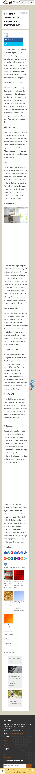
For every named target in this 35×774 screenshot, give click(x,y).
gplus (31, 388)
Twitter (32, 381)
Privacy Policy (8, 757)
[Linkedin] (15, 552)
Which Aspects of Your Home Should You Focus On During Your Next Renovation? (19, 606)
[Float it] (25, 558)
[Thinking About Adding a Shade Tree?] (15, 695)
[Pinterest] (18, 552)
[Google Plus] (11, 552)
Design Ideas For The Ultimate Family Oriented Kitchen (18, 584)
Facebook (31, 383)
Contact (6, 745)
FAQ (5, 752)
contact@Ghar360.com (19, 733)
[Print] (21, 558)
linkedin (32, 386)
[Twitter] (8, 552)
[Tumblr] (15, 558)
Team (5, 740)
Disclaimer (7, 755)
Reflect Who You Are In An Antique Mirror (8, 627)
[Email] (8, 558)
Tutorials (6, 743)
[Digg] (11, 558)
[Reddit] (21, 552)
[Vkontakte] (5, 564)
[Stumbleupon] (5, 558)
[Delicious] (25, 552)
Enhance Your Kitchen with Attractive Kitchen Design (8, 584)
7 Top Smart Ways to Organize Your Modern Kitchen (8, 604)
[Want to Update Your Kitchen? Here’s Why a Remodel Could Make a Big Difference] (15, 670)
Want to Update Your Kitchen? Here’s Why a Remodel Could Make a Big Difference (15, 680)
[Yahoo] (18, 558)
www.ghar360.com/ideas (18, 772)
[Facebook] (5, 552)
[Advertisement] (17, 242)
